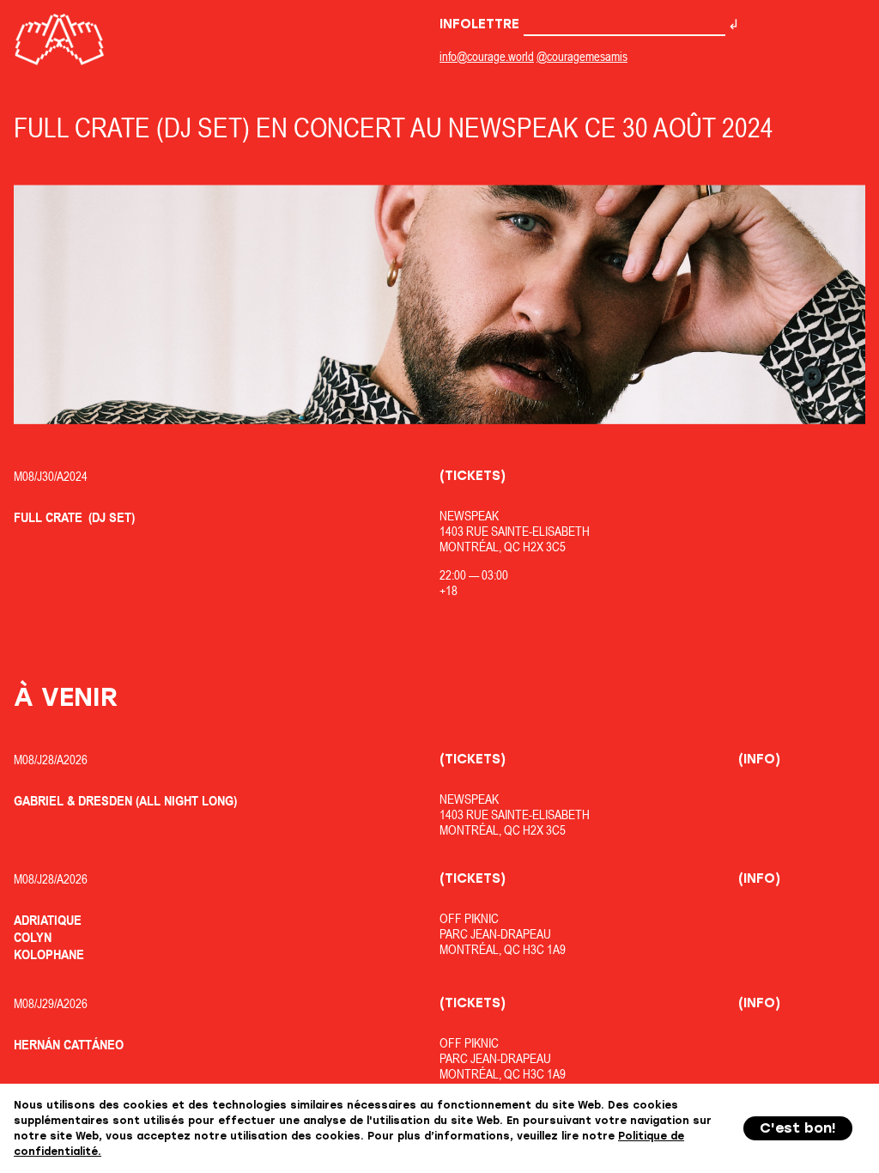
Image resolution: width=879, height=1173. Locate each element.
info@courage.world (487, 56)
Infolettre (482, 24)
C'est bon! (798, 1128)
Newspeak (469, 515)
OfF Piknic (469, 918)
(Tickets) (473, 475)
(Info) (759, 759)
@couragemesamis (581, 56)
